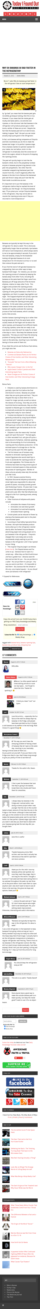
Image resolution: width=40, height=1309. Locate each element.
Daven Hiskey (21, 75)
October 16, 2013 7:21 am (17, 712)
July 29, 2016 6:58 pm (20, 697)
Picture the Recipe (13, 1292)
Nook (21, 1117)
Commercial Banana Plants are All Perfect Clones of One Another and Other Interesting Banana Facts (21, 357)
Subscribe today (8, 1042)
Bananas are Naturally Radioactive (19, 352)
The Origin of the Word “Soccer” (22, 1224)
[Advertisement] (20, 43)
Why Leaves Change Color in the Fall (20, 367)
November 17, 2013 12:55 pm (12, 738)
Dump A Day (11, 1288)
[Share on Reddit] (17, 607)
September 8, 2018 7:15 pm (25, 989)
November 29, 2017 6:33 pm (23, 974)
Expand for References (12, 576)
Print (9, 1117)
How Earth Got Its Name (19, 1242)
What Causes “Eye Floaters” (20, 1262)
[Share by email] (22, 612)
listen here (9, 549)
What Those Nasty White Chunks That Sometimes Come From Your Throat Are (24, 1207)
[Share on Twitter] (22, 602)
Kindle (15, 1117)
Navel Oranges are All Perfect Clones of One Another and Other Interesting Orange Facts (20, 377)
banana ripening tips (28, 643)
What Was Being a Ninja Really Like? (23, 1176)
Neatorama (11, 1290)
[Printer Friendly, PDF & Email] (34, 602)
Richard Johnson (9, 897)
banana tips (6, 645)
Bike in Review (12, 1285)
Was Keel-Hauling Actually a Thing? (23, 1158)
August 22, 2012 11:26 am (18, 662)
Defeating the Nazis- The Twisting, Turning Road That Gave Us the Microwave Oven (23, 1151)
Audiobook (28, 1117)
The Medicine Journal (14, 1295)
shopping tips (26, 645)
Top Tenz (10, 1297)
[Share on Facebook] (17, 602)
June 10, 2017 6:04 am (24, 958)
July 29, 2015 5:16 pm (17, 833)
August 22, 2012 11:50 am (25, 677)
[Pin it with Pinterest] (22, 607)
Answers (6, 648)
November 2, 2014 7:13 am (17, 796)
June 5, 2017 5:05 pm (24, 916)
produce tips (15, 645)
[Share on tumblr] (17, 612)
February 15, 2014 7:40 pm (18, 764)
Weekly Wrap (20, 637)
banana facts (15, 643)
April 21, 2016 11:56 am (16, 865)
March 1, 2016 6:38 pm (16, 848)
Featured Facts (16, 648)
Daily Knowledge (25, 635)
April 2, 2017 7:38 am (24, 897)
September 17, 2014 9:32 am (20, 779)
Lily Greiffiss (8, 974)
